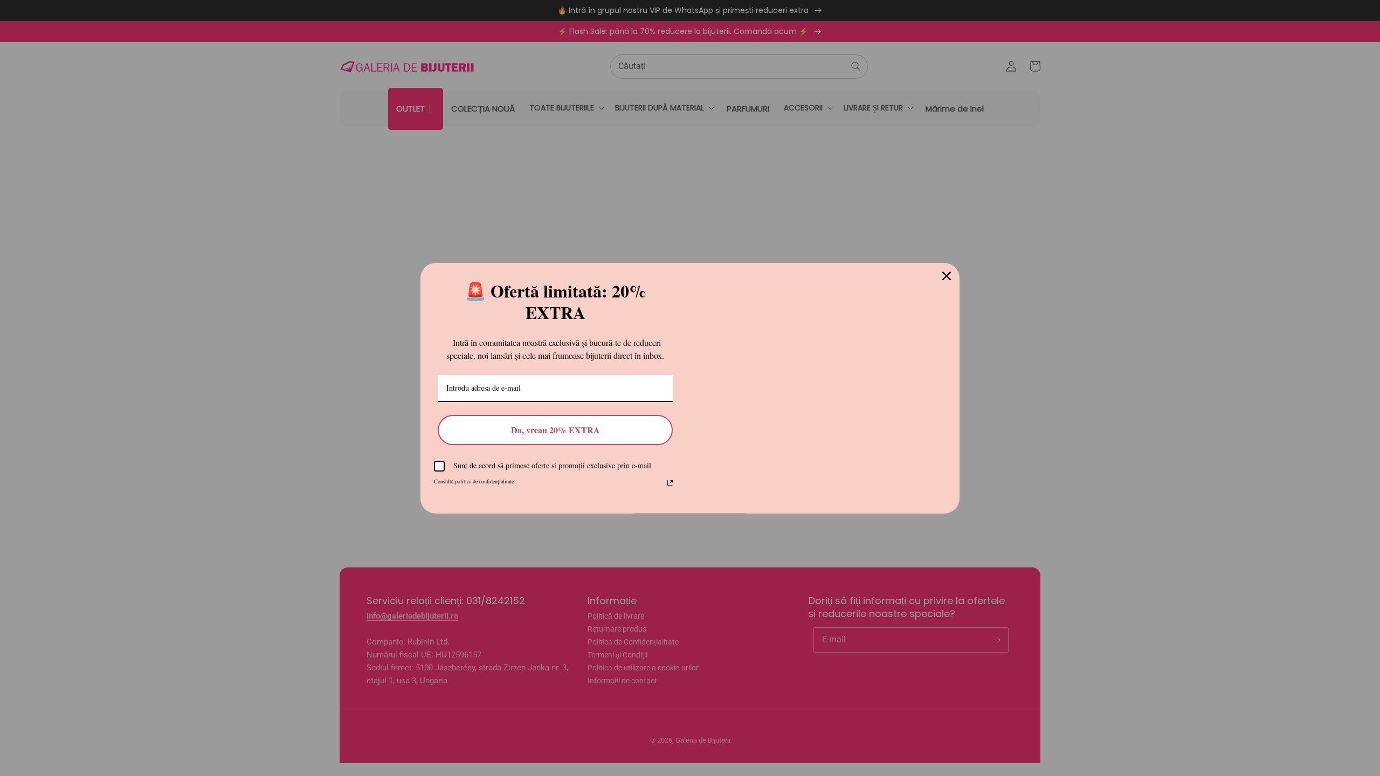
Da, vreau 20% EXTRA (555, 436)
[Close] (947, 266)
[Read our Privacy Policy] (670, 489)
